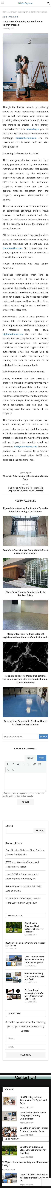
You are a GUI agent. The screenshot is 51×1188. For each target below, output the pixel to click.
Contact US (25, 1077)
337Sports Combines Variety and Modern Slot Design (25, 944)
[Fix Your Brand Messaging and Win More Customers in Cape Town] (14, 994)
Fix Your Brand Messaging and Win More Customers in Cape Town (34, 994)
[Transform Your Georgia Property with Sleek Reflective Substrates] (25, 531)
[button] (7, 764)
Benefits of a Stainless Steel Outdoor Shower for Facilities (34, 927)
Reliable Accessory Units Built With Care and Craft (34, 976)
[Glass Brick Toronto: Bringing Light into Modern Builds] (25, 573)
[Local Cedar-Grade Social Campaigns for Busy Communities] (9, 1116)
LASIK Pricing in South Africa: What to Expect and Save (33, 1100)
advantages (33, 129)
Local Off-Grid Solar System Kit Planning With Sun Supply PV (34, 960)
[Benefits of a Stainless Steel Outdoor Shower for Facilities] (14, 927)
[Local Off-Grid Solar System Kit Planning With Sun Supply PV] (14, 960)
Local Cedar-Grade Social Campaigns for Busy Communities (33, 1115)
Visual (30, 758)
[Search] (48, 3)
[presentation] (7, 764)
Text (41, 758)
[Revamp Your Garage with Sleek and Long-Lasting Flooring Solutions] (25, 702)
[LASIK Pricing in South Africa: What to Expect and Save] (9, 1101)
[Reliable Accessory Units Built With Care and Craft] (14, 977)
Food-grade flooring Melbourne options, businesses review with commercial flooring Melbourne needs (25, 679)
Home (5, 12)
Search (43, 736)
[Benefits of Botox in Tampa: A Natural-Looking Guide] (9, 1132)
